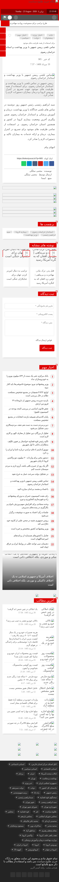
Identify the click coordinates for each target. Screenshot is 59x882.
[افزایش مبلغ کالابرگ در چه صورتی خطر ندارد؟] (29, 726)
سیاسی (25, 38)
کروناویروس (33, 849)
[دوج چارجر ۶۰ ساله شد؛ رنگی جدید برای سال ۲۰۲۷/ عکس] (29, 680)
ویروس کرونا (51, 845)
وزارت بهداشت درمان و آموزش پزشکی (40, 840)
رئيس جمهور (51, 793)
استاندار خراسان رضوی (42, 232)
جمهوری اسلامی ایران (48, 783)
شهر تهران (29, 802)
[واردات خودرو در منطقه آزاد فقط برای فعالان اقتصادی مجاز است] (29, 703)
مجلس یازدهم (26, 816)
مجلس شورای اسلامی (48, 816)
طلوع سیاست (51, 812)
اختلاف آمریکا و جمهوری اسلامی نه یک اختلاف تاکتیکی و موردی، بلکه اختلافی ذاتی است (30, 580)
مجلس (10, 812)
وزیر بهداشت (31, 235)
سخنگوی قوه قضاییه (48, 797)
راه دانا (36, 793)
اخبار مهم (21, 35)
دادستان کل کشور (49, 788)
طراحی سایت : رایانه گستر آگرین (43, 868)
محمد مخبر (52, 826)
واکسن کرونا (27, 835)
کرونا (37, 845)
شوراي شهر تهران (29, 807)
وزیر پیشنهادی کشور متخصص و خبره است (29, 528)
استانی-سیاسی (30, 769)
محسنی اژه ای (51, 821)
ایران (32, 774)
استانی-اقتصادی (50, 769)
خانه (51, 35)
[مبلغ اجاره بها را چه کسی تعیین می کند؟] (29, 714)
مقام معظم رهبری (49, 831)
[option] (43, 268)
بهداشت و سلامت (49, 778)
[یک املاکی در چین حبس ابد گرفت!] (29, 612)
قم (37, 812)
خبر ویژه (28, 783)
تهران (33, 778)
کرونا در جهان (51, 849)
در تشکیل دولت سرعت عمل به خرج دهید (30, 474)
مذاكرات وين (35, 826)
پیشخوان (49, 38)
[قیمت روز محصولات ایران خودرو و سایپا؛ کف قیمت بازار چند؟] (29, 656)
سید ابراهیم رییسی (49, 802)
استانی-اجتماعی (17, 764)
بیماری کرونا (21, 232)
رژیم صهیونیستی (20, 793)
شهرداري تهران (50, 807)
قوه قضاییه (24, 812)
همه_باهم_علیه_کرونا (48, 835)
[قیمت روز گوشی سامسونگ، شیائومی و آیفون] (29, 668)
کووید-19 (17, 849)
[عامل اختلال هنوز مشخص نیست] (29, 691)
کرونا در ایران (22, 845)
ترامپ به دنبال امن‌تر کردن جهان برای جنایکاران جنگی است (17, 275)
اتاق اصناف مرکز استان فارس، (44, 764)
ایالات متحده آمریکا (49, 774)
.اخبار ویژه (38, 35)
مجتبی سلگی (30, 174)
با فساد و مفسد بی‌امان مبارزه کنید (33, 489)
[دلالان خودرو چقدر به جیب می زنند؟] (29, 624)
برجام (21, 774)
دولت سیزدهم (18, 788)
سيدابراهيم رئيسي (25, 797)
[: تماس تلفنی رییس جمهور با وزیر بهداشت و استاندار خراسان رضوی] (6, 69)
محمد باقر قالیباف (30, 821)
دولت (36, 38)
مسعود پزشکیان (16, 826)
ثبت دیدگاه (47, 348)
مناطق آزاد (30, 831)
